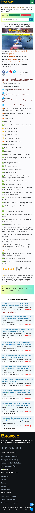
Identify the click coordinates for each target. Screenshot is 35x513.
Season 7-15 (5, 486)
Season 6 (12, 56)
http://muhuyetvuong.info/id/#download (16, 95)
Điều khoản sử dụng (8, 496)
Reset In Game (12, 59)
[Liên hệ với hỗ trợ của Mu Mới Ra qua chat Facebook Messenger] (32, 509)
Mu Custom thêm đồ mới (16, 62)
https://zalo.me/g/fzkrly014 (17, 105)
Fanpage (10, 54)
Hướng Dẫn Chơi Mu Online (11, 463)
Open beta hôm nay (26, 15)
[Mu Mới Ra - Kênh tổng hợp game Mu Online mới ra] (6, 448)
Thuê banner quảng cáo (9, 503)
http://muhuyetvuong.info (17, 51)
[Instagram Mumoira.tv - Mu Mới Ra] (13, 448)
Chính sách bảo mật (8, 500)
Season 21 (16, 291)
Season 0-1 (5, 289)
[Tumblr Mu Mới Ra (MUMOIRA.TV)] (20, 448)
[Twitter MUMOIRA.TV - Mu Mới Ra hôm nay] (17, 448)
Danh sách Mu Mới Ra (17, 7)
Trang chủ (5, 7)
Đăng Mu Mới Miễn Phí (9, 466)
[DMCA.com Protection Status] (17, 469)
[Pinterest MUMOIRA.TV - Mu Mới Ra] (10, 448)
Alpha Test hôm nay (14, 15)
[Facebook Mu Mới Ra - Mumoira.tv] (2, 448)
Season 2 (11, 289)
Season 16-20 (9, 291)
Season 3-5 (18, 289)
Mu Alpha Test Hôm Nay (9, 460)
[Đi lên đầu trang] (32, 504)
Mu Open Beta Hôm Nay (9, 457)
